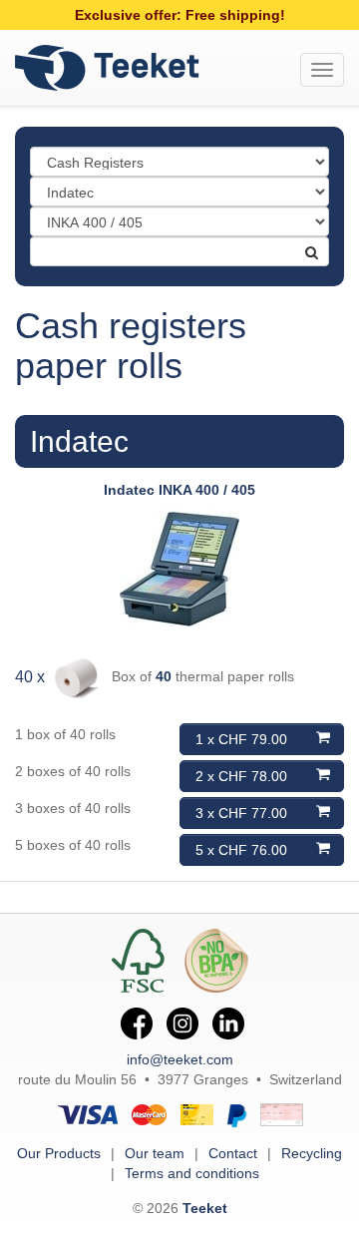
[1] (302, 243)
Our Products (59, 1153)
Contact (232, 1153)
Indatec (79, 441)
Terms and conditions (192, 1173)
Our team (154, 1153)
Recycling (311, 1153)
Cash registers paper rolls (130, 345)
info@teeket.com (180, 1059)
